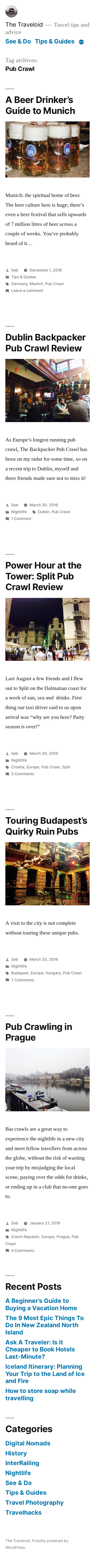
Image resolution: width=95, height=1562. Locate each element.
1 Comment (21, 518)
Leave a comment (27, 290)
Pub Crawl (54, 283)
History (16, 1453)
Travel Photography (34, 1502)
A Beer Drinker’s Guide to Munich (40, 105)
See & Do (18, 41)
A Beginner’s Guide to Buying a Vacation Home (41, 1304)
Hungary (53, 973)
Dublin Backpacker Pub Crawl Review (45, 343)
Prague (63, 1236)
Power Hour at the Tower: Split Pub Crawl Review (43, 576)
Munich (36, 283)
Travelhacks (23, 1512)
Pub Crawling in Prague (38, 1032)
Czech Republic (25, 1236)
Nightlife (19, 511)
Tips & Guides (55, 41)
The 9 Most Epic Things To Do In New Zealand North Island (44, 1325)
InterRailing (22, 1463)
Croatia (17, 767)
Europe (33, 767)
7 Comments (22, 980)
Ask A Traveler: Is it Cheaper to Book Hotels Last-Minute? (40, 1349)
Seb (14, 270)
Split (66, 767)
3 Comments (22, 774)
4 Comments (22, 1250)
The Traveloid (24, 24)
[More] (81, 42)
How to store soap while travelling (40, 1394)
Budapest (19, 973)
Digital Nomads (27, 1443)
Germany (19, 283)
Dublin (43, 511)
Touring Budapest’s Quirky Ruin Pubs (46, 826)
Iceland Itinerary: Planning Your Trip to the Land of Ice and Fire (45, 1373)
